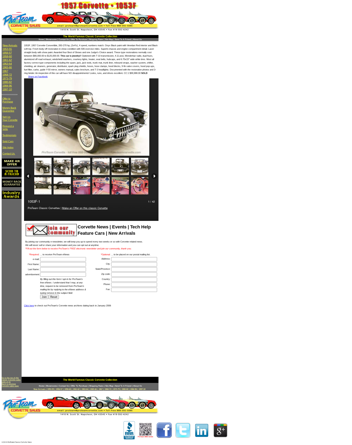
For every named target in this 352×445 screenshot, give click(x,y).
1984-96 (7, 85)
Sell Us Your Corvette (10, 119)
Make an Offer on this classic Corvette (85, 208)
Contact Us (64, 39)
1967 (5, 71)
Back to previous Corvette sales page (10, 385)
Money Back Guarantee (9, 109)
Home (41, 39)
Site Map (109, 39)
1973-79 (7, 78)
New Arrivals (10, 45)
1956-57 (7, 52)
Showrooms (51, 39)
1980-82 (7, 82)
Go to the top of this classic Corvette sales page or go (11, 380)
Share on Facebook (38, 76)
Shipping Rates (96, 39)
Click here (29, 305)
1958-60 (7, 56)
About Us (137, 39)
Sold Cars (7, 141)
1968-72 (7, 74)
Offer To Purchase (79, 39)
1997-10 (7, 89)
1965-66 (7, 67)
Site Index (7, 147)
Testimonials (9, 135)
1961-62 (7, 60)
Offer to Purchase (7, 100)
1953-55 (7, 49)
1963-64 (7, 63)
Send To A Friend (123, 39)
